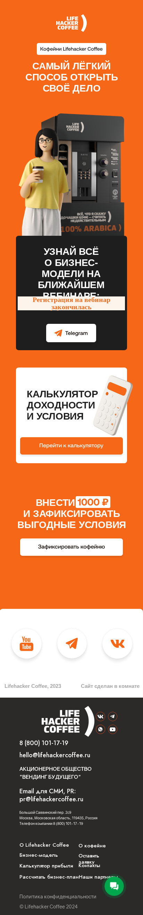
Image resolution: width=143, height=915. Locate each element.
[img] (112, 716)
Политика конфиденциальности (57, 896)
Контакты (89, 865)
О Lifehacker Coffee (44, 845)
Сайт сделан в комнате (110, 686)
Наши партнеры (98, 877)
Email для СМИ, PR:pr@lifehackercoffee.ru (51, 795)
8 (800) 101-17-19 (43, 743)
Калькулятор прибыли (46, 866)
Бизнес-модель (38, 855)
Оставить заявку (88, 859)
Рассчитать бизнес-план (49, 877)
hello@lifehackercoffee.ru (54, 755)
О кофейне (92, 845)
